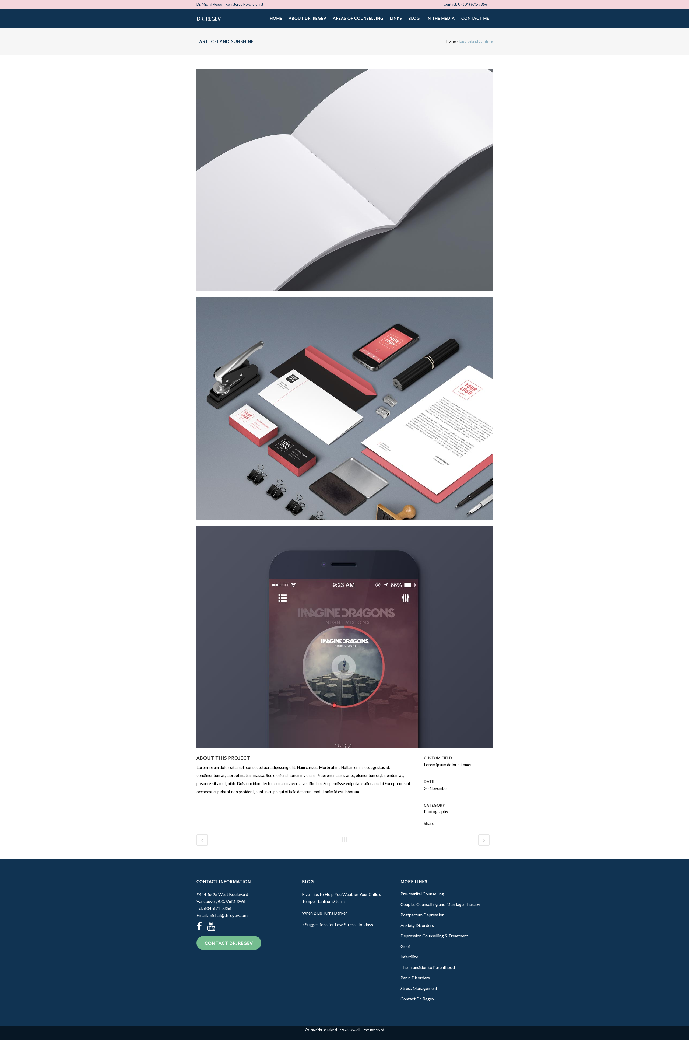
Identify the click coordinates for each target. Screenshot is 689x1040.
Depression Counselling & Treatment (434, 935)
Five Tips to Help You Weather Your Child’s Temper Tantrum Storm (341, 898)
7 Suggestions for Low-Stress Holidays (337, 924)
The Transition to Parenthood (427, 967)
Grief (405, 946)
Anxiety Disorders (417, 925)
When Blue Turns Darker (324, 912)
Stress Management (418, 988)
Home (451, 41)
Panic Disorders (415, 977)
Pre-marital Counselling (422, 893)
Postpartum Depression (422, 914)
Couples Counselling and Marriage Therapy (440, 904)
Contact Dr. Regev (229, 943)
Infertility (409, 956)
